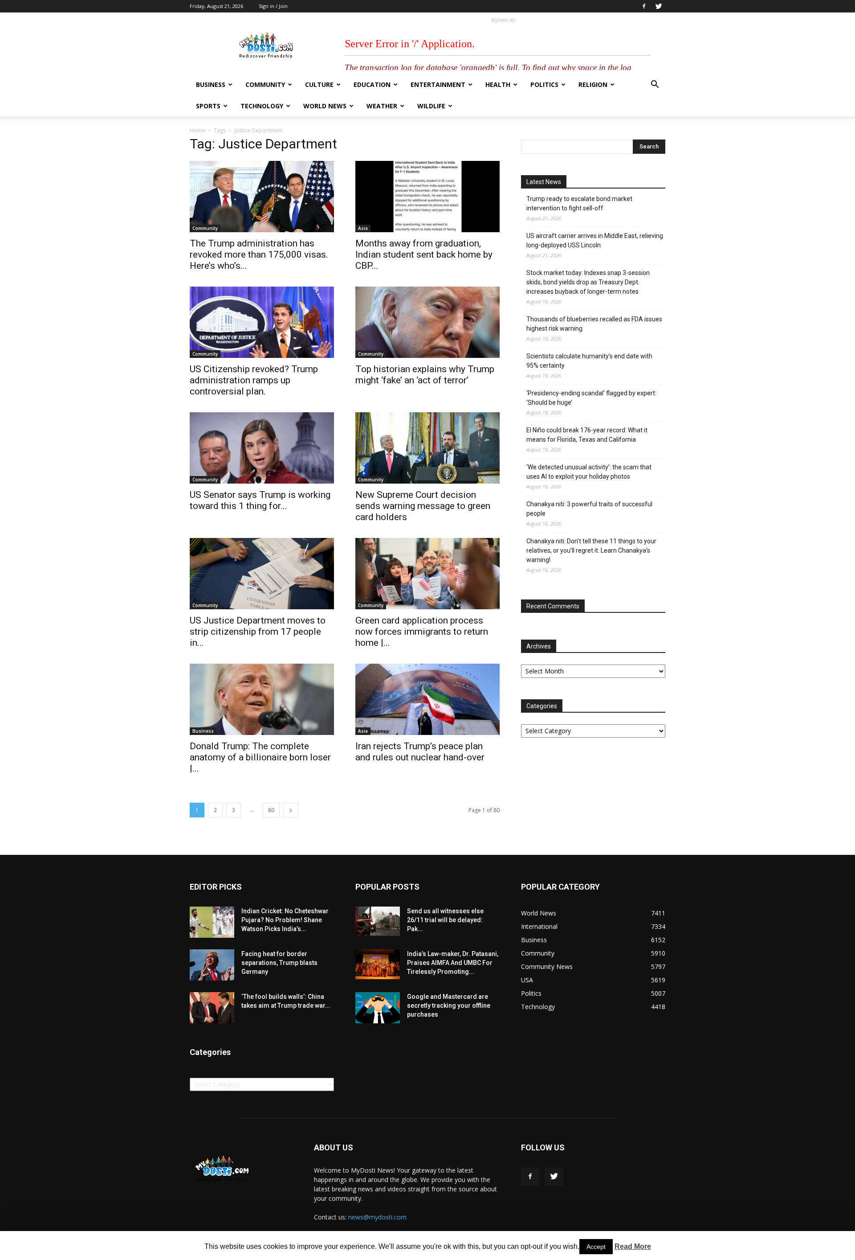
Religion (592, 84)
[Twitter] (658, 6)
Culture (319, 84)
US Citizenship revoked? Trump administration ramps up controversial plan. (254, 380)
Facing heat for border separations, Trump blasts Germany (279, 962)
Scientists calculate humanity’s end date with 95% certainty (589, 361)
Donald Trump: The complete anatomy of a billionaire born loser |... (260, 757)
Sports (208, 106)
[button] (654, 85)
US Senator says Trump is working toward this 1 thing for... (260, 500)
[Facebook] (644, 6)
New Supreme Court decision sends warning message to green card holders (422, 505)
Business (210, 84)
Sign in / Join (273, 6)
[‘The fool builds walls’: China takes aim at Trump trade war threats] (212, 1007)
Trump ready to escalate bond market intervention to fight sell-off (579, 203)
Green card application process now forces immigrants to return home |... (421, 631)
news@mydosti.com (377, 1217)
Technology (261, 106)
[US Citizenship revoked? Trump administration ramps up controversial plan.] (262, 322)
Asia (363, 228)
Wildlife (431, 106)
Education (372, 84)
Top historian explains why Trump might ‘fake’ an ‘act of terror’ (424, 375)
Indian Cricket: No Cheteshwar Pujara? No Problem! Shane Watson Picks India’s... (285, 919)
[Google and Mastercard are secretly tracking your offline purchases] (377, 1007)
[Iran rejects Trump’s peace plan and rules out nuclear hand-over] (427, 699)
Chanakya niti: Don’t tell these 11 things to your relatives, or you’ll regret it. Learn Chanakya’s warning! (591, 550)
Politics (544, 84)
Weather (381, 106)
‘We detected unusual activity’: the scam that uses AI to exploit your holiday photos (588, 472)
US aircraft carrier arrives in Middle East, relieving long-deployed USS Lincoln (594, 240)
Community (265, 84)
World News (324, 106)
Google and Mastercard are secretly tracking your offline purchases (448, 1005)
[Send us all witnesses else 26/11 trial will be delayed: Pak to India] (377, 921)
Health (497, 84)
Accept (596, 1246)
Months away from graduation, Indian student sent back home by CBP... (424, 254)
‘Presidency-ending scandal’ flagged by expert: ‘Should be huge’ (591, 398)
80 (271, 810)
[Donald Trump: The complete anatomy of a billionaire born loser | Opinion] (262, 699)
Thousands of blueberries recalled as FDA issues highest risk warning (594, 324)
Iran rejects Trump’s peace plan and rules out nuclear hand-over (419, 752)
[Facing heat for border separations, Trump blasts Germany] (212, 965)
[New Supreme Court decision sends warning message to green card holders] (427, 448)
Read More (633, 1246)
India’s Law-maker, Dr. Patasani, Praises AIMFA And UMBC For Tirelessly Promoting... (452, 962)
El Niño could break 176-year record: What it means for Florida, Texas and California (586, 435)
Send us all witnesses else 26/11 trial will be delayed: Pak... (445, 919)
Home (197, 130)
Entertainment (438, 84)
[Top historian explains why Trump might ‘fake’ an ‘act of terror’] (427, 322)
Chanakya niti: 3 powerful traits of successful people (589, 509)
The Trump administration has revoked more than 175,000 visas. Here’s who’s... (259, 254)
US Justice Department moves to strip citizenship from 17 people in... (258, 631)
